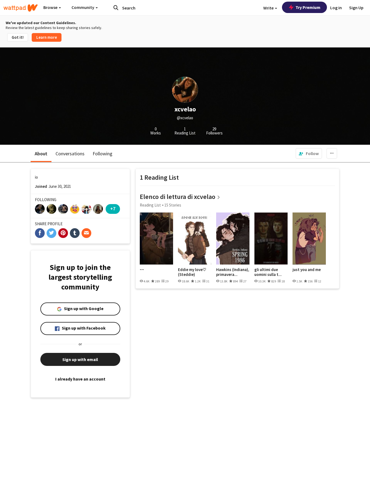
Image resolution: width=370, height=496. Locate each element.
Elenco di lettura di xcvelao (177, 196)
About (41, 153)
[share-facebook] (40, 233)
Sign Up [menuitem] (356, 7)
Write (268, 8)
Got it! (18, 37)
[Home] (21, 8)
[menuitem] (309, 153)
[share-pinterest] (63, 233)
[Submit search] (116, 7)
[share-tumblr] (75, 233)
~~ (142, 269)
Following (102, 153)
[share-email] (86, 233)
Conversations (70, 153)
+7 (112, 208)
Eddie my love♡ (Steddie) (192, 272)
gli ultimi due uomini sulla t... (268, 272)
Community (83, 7)
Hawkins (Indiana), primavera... (232, 272)
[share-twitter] (51, 233)
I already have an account (80, 379)
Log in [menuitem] (336, 7)
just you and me (307, 269)
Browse (50, 7)
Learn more (46, 37)
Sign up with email (80, 359)
